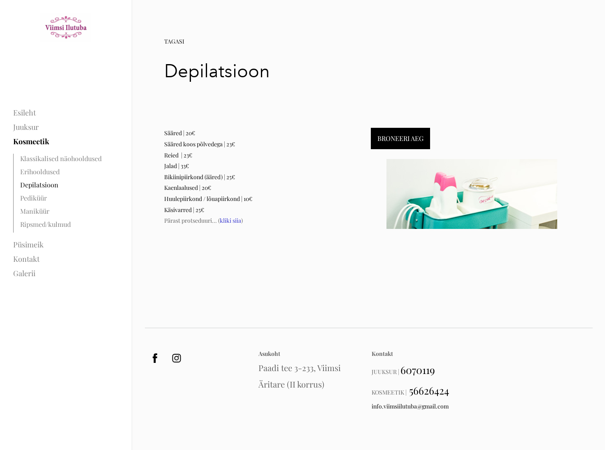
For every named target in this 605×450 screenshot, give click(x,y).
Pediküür (33, 198)
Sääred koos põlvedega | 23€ (199, 144)
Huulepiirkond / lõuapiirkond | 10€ (208, 199)
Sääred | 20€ (179, 133)
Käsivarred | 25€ (184, 210)
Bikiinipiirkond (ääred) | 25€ (199, 177)
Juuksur (26, 127)
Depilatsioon (39, 184)
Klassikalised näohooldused (61, 158)
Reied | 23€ (178, 155)
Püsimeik (28, 244)
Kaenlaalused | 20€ (187, 188)
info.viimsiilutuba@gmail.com (410, 406)
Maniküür (34, 211)
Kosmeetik (31, 141)
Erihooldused (40, 171)
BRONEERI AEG (400, 138)
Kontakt (26, 259)
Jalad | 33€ (176, 166)
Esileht (24, 113)
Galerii (24, 273)
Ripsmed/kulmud (45, 224)
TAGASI (174, 41)
